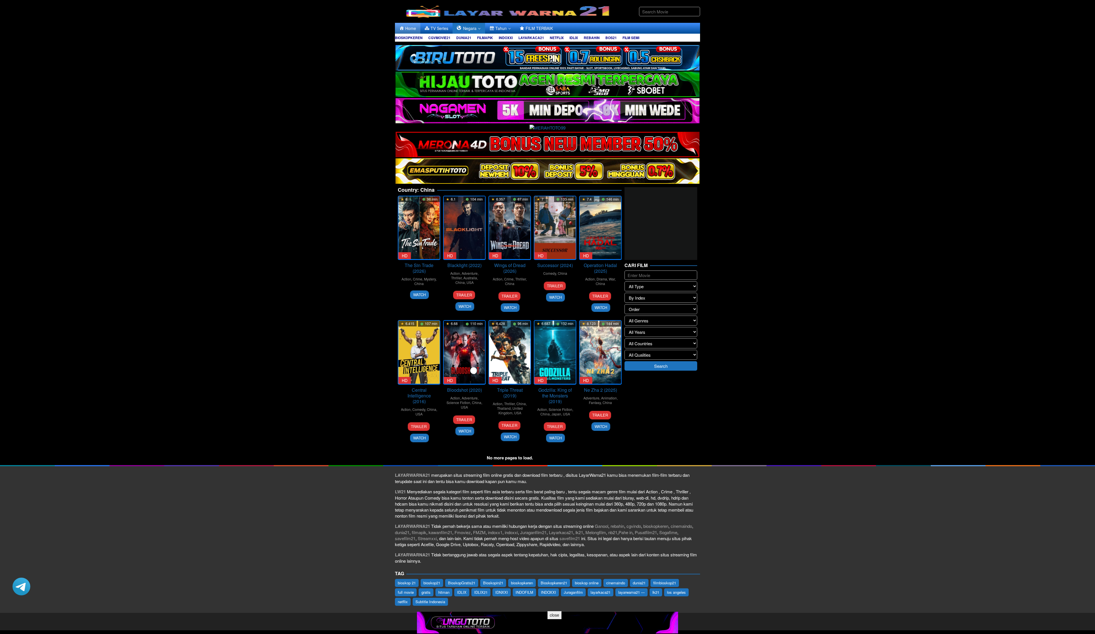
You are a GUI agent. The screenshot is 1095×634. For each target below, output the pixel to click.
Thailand (504, 408)
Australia (470, 277)
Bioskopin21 (493, 582)
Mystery (430, 278)
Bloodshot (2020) (464, 390)
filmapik (419, 532)
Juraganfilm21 (533, 532)
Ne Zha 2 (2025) (600, 390)
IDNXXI (501, 592)
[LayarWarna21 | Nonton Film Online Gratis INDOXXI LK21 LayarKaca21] (509, 11)
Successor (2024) (555, 265)
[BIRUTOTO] (547, 57)
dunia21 (402, 532)
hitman (443, 592)
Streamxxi (427, 538)
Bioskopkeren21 (554, 582)
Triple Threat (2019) (510, 393)
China (419, 283)
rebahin (617, 526)
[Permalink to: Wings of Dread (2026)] (509, 227)
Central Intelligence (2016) (419, 396)
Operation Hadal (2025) (600, 268)
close (554, 615)
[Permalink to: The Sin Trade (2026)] (419, 227)
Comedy (549, 273)
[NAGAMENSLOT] (547, 110)
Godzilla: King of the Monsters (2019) (555, 396)
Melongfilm (595, 532)
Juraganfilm (573, 592)
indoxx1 (495, 532)
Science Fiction (458, 402)
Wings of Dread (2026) (510, 268)
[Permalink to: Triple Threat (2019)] (509, 352)
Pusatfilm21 (646, 532)
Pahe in (625, 532)
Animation (609, 397)
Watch (419, 294)
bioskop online (587, 582)
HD (404, 256)
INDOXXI (548, 592)
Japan (556, 413)
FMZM (479, 532)
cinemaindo (681, 526)
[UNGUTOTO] (547, 622)
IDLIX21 (481, 592)
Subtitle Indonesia (430, 601)
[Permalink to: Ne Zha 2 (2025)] (600, 352)
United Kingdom (510, 410)
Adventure (470, 273)
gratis (426, 592)
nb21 (612, 532)
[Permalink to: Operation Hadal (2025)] (600, 227)
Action (406, 278)
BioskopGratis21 (461, 582)
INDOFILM (524, 592)
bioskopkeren (655, 526)
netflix (403, 601)
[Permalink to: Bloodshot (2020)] (464, 352)
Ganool (601, 526)
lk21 (579, 532)
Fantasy (595, 402)
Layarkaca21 (561, 532)
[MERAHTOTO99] (547, 127)
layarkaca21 (601, 592)
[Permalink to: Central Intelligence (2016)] (419, 352)
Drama (602, 278)
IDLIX (462, 592)
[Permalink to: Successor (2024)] (555, 227)
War (612, 278)
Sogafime (668, 532)
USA (470, 282)
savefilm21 (405, 538)
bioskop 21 (407, 582)
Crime (417, 278)
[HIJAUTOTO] (547, 83)
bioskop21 (431, 582)
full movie (406, 592)
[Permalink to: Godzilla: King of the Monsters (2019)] (555, 352)
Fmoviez (463, 532)
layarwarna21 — (631, 592)
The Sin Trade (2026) (419, 268)
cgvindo (633, 526)
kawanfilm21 (440, 532)
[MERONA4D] (547, 144)
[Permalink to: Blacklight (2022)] (464, 227)
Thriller (456, 277)
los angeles (676, 592)
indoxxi (511, 532)
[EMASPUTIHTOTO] (547, 170)
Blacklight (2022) (464, 265)
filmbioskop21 (664, 582)
